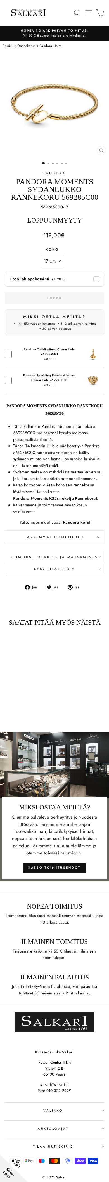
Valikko (53, 1110)
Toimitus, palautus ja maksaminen (54, 556)
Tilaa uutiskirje (53, 1146)
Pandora (55, 173)
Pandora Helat (50, 45)
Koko (52, 249)
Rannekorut (26, 45)
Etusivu (8, 45)
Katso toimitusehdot (54, 867)
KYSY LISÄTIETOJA (54, 568)
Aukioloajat (53, 1128)
